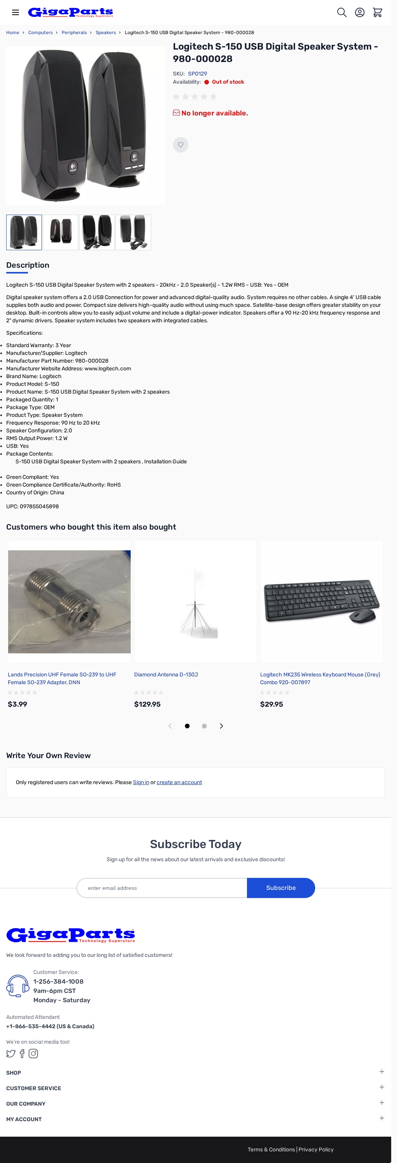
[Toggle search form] (342, 12)
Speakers (106, 32)
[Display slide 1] (187, 726)
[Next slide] (221, 726)
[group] (196, 97)
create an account (179, 782)
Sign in (141, 782)
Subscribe (281, 887)
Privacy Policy (316, 1149)
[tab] (27, 267)
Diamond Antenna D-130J (166, 674)
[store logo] (70, 12)
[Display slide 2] (204, 726)
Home (12, 32)
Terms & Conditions (272, 1149)
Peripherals (74, 32)
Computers (40, 32)
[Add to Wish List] (180, 145)
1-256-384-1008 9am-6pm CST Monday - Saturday (61, 991)
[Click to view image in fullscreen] (85, 125)
